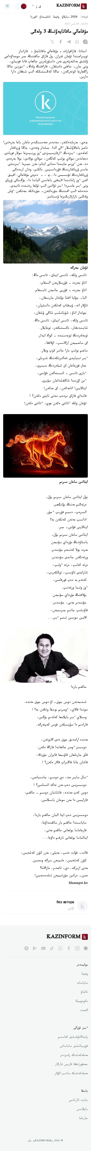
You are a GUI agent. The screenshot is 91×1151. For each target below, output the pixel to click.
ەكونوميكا (81, 1001)
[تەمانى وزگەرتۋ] (21, 6)
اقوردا (33, 17)
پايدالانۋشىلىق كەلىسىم (73, 1037)
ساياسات (82, 983)
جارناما (83, 1118)
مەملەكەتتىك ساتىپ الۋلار (71, 1074)
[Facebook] (60, 42)
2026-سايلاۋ (69, 17)
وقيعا (56, 17)
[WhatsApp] (77, 42)
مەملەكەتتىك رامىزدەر (74, 1055)
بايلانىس (82, 1109)
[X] (52, 42)
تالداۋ (84, 992)
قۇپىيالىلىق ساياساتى (74, 1046)
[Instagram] (85, 42)
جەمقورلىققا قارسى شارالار (71, 1064)
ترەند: (84, 17)
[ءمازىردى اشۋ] (7, 6)
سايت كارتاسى (78, 1100)
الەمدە (84, 1010)
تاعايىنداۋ (45, 17)
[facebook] (69, 948)
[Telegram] (68, 42)
